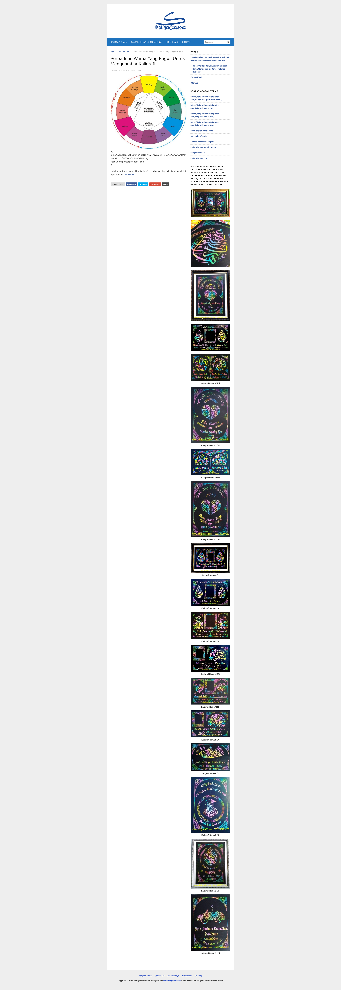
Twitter (144, 184)
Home (113, 52)
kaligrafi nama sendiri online (203, 147)
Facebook (132, 184)
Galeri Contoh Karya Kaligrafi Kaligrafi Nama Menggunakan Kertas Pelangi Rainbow (209, 69)
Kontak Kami (196, 77)
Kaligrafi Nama (119, 42)
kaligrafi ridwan (197, 153)
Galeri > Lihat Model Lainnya (147, 42)
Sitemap (186, 42)
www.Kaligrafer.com (172, 980)
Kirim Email (172, 42)
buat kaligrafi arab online (201, 131)
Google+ (156, 184)
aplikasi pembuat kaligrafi (202, 141)
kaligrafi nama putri (199, 158)
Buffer (165, 184)
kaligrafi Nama (124, 52)
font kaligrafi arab (198, 136)
